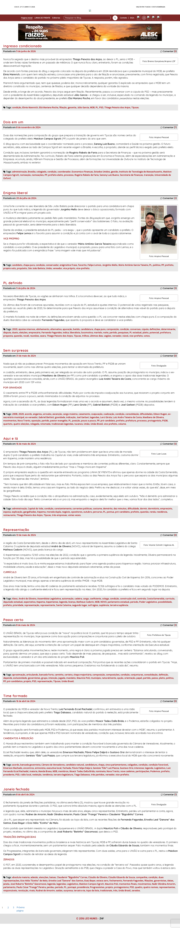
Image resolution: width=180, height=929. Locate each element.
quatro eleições (21, 424)
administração (19, 171)
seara (43, 335)
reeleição (37, 774)
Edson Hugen (160, 414)
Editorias (56, 18)
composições (113, 674)
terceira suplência (119, 605)
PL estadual (136, 332)
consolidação (132, 414)
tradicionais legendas (62, 424)
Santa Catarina (63, 605)
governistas (34, 678)
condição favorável (158, 764)
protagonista (154, 420)
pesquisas (123, 332)
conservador (52, 265)
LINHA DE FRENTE (42, 18)
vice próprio (69, 268)
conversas (135, 329)
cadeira (78, 598)
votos (147, 335)
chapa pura (29, 265)
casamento (84, 414)
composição (112, 329)
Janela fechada (16, 789)
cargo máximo (70, 414)
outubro (87, 512)
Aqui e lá (10, 438)
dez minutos (120, 508)
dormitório (153, 508)
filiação (63, 107)
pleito (146, 332)
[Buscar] (115, 17)
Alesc (15, 598)
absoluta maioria (21, 877)
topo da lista (92, 890)
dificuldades (146, 414)
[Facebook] (139, 18)
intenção (52, 678)
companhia (141, 877)
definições (155, 329)
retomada (45, 424)
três (115, 890)
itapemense (52, 602)
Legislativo (159, 768)
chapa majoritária (82, 674)
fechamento (115, 880)
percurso (97, 512)
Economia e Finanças (82, 171)
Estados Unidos (102, 171)
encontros (28, 768)
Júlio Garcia (83, 107)
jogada (61, 678)
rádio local (26, 774)
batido (76, 329)
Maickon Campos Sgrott (91, 884)
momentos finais (128, 884)
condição (16, 107)
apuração (67, 329)
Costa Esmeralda (155, 598)
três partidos (97, 774)
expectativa (29, 602)
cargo (86, 598)
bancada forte (46, 674)
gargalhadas (29, 512)
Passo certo (13, 620)
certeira (68, 674)
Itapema (41, 512)
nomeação (25, 175)
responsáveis (10, 890)
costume (97, 508)
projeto (27, 681)
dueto (15, 332)
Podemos (155, 771)
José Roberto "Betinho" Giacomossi (28, 884)
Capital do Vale (35, 508)
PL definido (12, 283)
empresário (34, 332)
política (156, 265)
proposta (8, 335)
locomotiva (87, 332)
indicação (71, 417)
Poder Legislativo (148, 602)
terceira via (79, 890)
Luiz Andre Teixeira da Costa (127, 417)
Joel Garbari (83, 417)
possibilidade (165, 602)
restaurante (9, 515)
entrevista (40, 768)
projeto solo (9, 268)
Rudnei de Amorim (45, 890)
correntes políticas (82, 508)
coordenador (64, 171)
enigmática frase (68, 265)
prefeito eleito (55, 175)
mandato (71, 678)
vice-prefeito (82, 268)
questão (18, 335)
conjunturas (137, 674)
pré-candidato (108, 420)
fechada (67, 768)
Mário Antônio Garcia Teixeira (133, 265)
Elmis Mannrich (30, 107)
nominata (101, 771)
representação (31, 605)
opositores (76, 512)
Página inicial (26, 18)
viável (125, 335)
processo (69, 175)
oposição (36, 420)
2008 (14, 414)
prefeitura (165, 332)
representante (47, 605)
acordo (28, 414)
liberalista (75, 332)
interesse (139, 768)
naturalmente (109, 678)
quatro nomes (150, 887)
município (96, 678)
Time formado (15, 696)
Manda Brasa (45, 771)
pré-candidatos (15, 681)
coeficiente (95, 598)
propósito (22, 268)
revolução (23, 890)
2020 (14, 329)
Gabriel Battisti (46, 417)
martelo (98, 332)
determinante (168, 329)
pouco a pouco (88, 420)
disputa (7, 332)
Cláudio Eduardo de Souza (121, 877)
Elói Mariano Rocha (48, 107)
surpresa (68, 890)
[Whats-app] (159, 18)
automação (68, 598)
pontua (110, 512)
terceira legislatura (63, 774)
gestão (114, 171)
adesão (34, 877)
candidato (17, 265)
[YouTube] (154, 18)
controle (141, 598)
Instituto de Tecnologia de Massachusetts (140, 171)
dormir (143, 508)
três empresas (59, 515)
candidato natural (75, 764)
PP (46, 175)
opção (120, 678)
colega (105, 598)
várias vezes (74, 515)
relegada (34, 424)
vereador (57, 268)
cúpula (145, 329)
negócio (66, 512)
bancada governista (30, 764)
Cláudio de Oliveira (97, 877)
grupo (44, 678)
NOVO (104, 602)
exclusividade (20, 678)
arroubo (47, 414)
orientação (129, 678)
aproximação (18, 674)
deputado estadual (13, 602)
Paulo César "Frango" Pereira (31, 887)
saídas (59, 890)
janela (6, 884)
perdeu (50, 887)
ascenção (57, 414)
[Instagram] (144, 18)
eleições (23, 332)
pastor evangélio (58, 420)
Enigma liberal (15, 193)
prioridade (18, 605)
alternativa (56, 329)
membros (63, 771)
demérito (108, 508)
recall (26, 335)
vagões (107, 335)
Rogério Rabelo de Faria (87, 175)
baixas (52, 877)
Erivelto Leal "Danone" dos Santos (66, 880)
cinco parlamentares (116, 764)
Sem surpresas (15, 350)
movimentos (9, 420)
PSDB (165, 420)
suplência (104, 605)
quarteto (7, 424)
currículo (169, 598)
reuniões (34, 335)
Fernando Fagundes (52, 332)
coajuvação (97, 414)
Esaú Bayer (89, 880)
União (49, 268)
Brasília (31, 171)
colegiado (41, 171)
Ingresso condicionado (22, 46)
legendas (94, 417)
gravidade (60, 417)
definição (163, 674)
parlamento (9, 887)
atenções (43, 877)
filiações (148, 880)
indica (66, 332)
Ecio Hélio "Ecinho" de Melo (34, 880)
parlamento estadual (118, 602)
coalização (109, 414)
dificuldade (133, 508)
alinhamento (42, 329)
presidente (8, 774)
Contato (123, 18)
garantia (72, 107)
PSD (101, 107)
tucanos (78, 424)
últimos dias (96, 335)
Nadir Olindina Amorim (163, 884)
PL (97, 107)
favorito (82, 265)
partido (113, 332)
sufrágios (93, 605)
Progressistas (97, 887)
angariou (37, 414)
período (134, 602)
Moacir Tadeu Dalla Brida (82, 771)
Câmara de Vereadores (53, 764)
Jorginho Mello (109, 265)
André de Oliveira (27, 598)
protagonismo (121, 887)
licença (71, 602)
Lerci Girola (106, 417)
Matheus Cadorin (85, 602)
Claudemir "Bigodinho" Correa (72, 877)
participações (142, 771)
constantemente (63, 508)
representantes (167, 887)
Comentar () (170, 51)
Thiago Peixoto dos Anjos (117, 107)
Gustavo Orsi (126, 768)
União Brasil (97, 424)
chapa (101, 764)
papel (139, 678)
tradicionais (106, 890)
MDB (92, 107)
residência (162, 512)
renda (153, 512)
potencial (154, 332)
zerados (136, 890)
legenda (63, 602)
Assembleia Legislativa (49, 598)
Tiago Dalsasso (82, 774)
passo (155, 678)
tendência (48, 774)
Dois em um (13, 122)
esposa (7, 512)
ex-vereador (31, 417)
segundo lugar (79, 605)
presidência (83, 887)
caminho (59, 674)
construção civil (128, 598)
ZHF (101, 918)
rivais (32, 890)
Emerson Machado (12, 768)
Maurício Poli (83, 678)
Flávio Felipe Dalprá (82, 768)
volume (122, 424)
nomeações (38, 175)
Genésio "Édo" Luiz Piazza (106, 768)
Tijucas (135, 107)
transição (149, 175)
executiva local (54, 768)
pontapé (72, 887)
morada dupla (54, 512)
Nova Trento (24, 420)
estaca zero (102, 880)
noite (105, 332)
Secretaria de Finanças (131, 175)
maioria (33, 771)
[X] (149, 18)
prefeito (169, 265)
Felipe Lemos (94, 265)
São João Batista (36, 268)
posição (76, 420)
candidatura (87, 329)
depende (7, 678)
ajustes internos (26, 329)
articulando (32, 674)
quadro (138, 887)
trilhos (85, 335)
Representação (16, 530)
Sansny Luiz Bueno (109, 175)
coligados (132, 764)
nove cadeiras (127, 771)
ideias (170, 880)
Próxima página (19, 908)
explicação (17, 512)
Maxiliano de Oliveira (153, 417)
